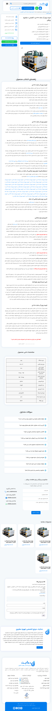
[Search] (11, 3)
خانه (50, 12)
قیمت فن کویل (46, 685)
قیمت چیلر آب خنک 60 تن (11, 187)
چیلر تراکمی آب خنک (38, 12)
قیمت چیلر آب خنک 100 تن (17, 189)
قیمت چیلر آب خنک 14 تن (29, 180)
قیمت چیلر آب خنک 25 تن (11, 182)
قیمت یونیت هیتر (45, 683)
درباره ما (16, 690)
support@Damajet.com (25, 683)
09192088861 (11, 498)
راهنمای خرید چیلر (14, 680)
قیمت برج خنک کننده (44, 688)
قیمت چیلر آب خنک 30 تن (41, 184)
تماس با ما (16, 693)
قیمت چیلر (47, 678)
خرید (41, 108)
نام (44, 603)
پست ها (40, 647)
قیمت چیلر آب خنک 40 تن (17, 184)
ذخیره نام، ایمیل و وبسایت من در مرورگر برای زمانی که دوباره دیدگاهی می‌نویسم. (27, 612)
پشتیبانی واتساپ (24, 682)
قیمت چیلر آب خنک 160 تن (22, 191)
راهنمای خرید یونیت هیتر (12, 688)
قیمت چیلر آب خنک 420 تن (31, 196)
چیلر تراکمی (44, 12)
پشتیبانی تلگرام (25, 680)
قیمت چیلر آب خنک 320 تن (14, 194)
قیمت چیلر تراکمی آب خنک (32, 176)
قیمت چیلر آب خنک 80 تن (29, 189)
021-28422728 (11, 492)
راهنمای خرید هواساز (13, 683)
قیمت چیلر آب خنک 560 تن (19, 196)
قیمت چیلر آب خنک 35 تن (29, 184)
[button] (7, 3)
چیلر (48, 12)
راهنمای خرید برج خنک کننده (11, 685)
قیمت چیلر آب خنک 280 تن (26, 194)
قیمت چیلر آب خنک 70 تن (41, 189)
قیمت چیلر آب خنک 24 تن (23, 182)
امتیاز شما (42, 592)
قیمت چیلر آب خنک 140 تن (35, 191)
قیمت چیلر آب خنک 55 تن (23, 187)
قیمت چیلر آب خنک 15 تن (17, 180)
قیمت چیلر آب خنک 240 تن (39, 194)
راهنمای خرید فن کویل (13, 678)
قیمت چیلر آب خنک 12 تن (41, 180)
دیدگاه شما (42, 595)
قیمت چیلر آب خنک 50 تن (35, 187)
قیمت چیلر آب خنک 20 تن (35, 182)
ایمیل (43, 608)
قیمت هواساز (46, 680)
